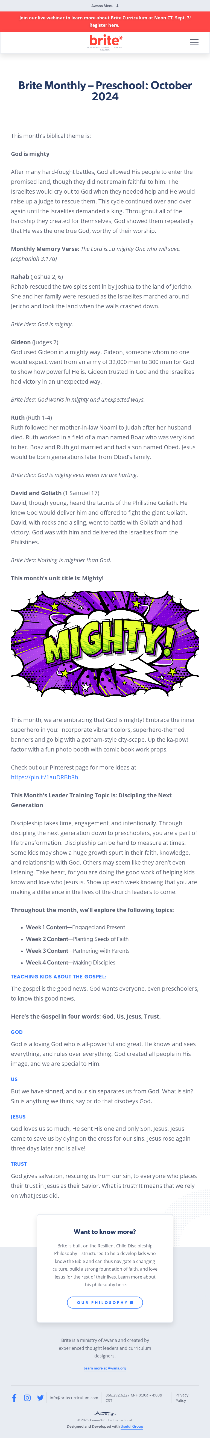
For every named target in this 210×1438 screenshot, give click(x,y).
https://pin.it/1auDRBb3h (44, 777)
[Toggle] (194, 42)
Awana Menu (102, 6)
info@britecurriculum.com (74, 1397)
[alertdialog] (105, 21)
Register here (103, 25)
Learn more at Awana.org (105, 1368)
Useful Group (132, 1426)
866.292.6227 (118, 1395)
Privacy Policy (182, 1397)
